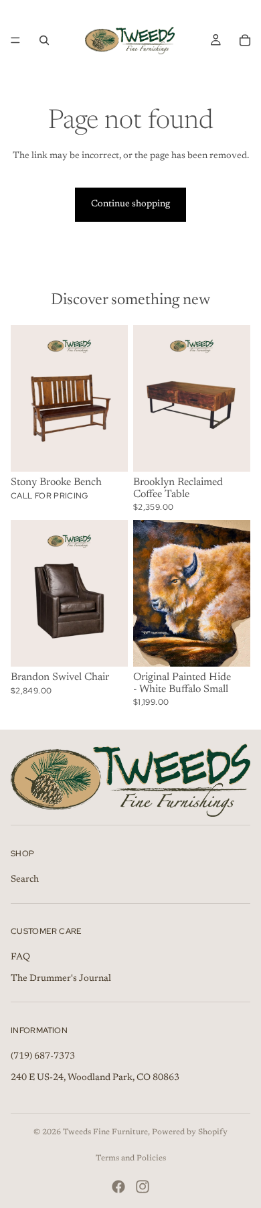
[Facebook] (118, 1187)
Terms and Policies (131, 1158)
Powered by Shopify (190, 1132)
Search (25, 879)
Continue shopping (130, 204)
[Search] (44, 40)
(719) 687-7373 (43, 1056)
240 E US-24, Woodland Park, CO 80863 (95, 1078)
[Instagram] (143, 1187)
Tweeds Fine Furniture (105, 1132)
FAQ (20, 957)
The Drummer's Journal (61, 979)
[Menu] (15, 40)
